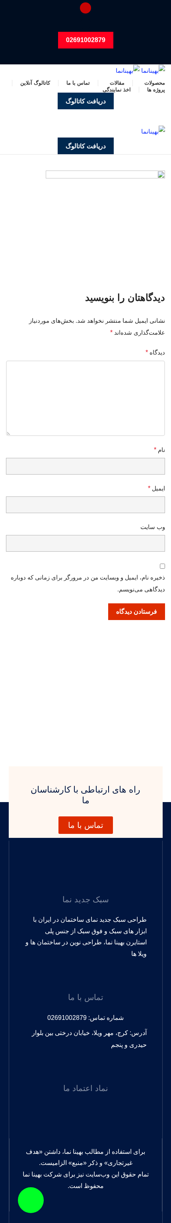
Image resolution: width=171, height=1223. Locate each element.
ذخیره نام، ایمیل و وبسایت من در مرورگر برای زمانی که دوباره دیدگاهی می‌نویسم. (88, 583)
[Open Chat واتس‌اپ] (31, 1200)
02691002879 (85, 40)
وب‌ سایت (152, 526)
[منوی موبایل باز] (85, 117)
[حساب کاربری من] (85, 8)
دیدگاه (155, 352)
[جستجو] (85, 24)
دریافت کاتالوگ (86, 101)
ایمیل (156, 488)
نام (159, 449)
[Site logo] (152, 70)
